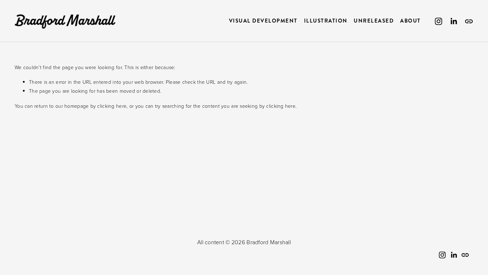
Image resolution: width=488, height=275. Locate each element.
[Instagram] (438, 21)
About (410, 21)
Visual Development (263, 21)
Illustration (326, 21)
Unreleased (374, 21)
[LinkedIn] (453, 21)
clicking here (111, 105)
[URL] (468, 21)
